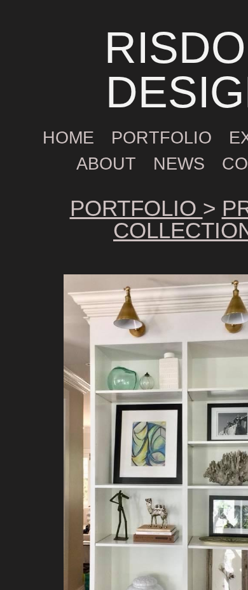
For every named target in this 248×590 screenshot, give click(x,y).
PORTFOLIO (161, 137)
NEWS (179, 163)
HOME (68, 137)
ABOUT (106, 163)
